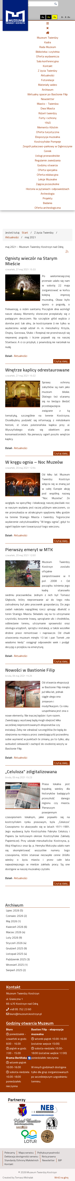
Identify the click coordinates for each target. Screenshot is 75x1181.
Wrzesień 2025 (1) (17, 965)
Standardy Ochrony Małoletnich (22, 1160)
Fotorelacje (47, 80)
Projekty (47, 198)
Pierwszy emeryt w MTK (29, 549)
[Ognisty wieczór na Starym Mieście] (22, 287)
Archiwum (47, 89)
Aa (43, 17)
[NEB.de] (44, 1110)
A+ (69, 17)
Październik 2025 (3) (18, 959)
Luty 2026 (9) (14, 937)
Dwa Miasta (47, 108)
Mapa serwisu (26, 1152)
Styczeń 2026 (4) (16, 943)
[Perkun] (52, 1123)
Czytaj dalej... (61, 361)
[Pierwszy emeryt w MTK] (22, 573)
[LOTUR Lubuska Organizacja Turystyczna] (29, 1136)
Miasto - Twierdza (47, 104)
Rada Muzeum (47, 47)
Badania (47, 203)
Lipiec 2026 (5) (14, 910)
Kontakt (47, 66)
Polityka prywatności (48, 1152)
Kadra (47, 42)
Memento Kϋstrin (47, 127)
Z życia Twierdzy (47, 71)
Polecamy (10, 1152)
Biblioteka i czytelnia (47, 52)
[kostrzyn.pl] (22, 1110)
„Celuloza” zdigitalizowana (31, 771)
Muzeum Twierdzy (47, 37)
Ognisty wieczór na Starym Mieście (31, 261)
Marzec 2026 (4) (15, 932)
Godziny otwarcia (47, 165)
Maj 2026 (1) (13, 921)
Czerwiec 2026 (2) (16, 916)
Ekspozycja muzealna (47, 137)
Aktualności (47, 75)
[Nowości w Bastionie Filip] (22, 693)
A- (62, 17)
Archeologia (47, 193)
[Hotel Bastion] (27, 1123)
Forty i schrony (48, 118)
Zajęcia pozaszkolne (47, 184)
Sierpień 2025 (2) (16, 970)
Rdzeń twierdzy (47, 113)
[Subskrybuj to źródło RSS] (67, 251)
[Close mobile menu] (47, 28)
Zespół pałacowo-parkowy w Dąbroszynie (47, 146)
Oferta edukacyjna (47, 175)
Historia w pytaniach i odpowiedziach (47, 189)
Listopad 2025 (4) (16, 954)
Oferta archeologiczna (48, 208)
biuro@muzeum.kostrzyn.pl (26, 1014)
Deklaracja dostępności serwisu (21, 1156)
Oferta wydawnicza (47, 56)
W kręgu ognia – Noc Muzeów (34, 462)
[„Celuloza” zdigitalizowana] (22, 795)
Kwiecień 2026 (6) (16, 927)
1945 (47, 123)
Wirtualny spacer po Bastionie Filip (47, 94)
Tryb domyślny (29, 17)
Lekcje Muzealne (47, 179)
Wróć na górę (61, 1177)
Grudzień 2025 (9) (16, 948)
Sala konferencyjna (48, 61)
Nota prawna (49, 1156)
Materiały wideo (47, 85)
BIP (60, 1160)
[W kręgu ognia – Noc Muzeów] (22, 484)
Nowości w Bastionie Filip (30, 670)
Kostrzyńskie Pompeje (47, 141)
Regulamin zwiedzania (48, 160)
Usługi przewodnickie (47, 156)
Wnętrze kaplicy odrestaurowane (37, 369)
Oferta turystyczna (47, 132)
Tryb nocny (35, 17)
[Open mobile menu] (47, 23)
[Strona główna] (47, 33)
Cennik (47, 151)
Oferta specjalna (47, 170)
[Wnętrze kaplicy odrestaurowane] (22, 393)
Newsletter (47, 99)
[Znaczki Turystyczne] (47, 1136)
